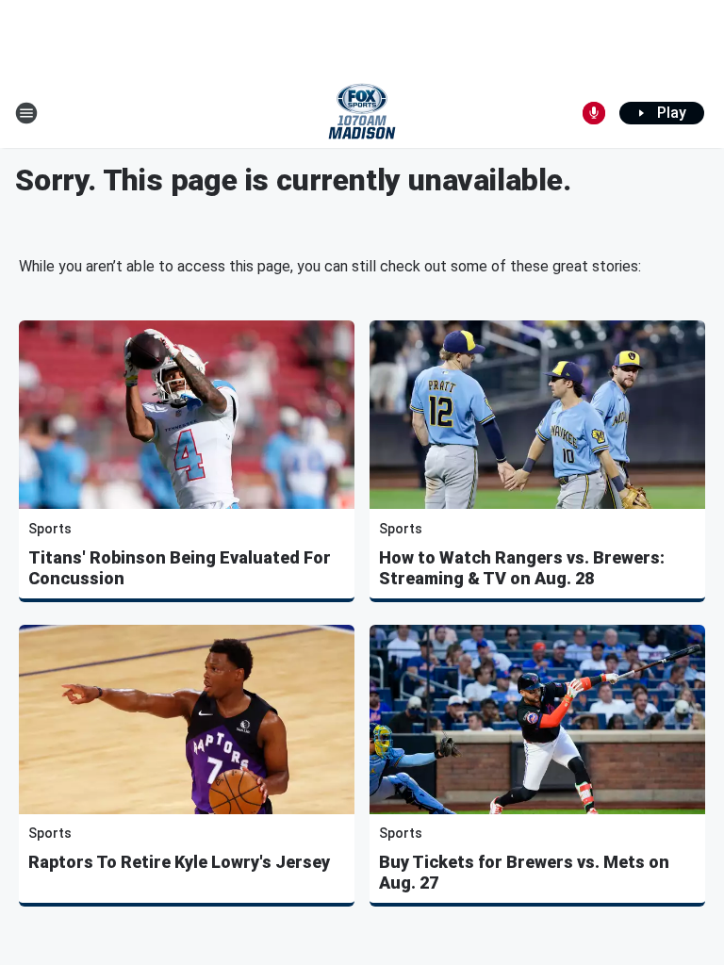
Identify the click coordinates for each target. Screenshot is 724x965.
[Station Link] (362, 113)
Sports (50, 528)
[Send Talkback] (594, 113)
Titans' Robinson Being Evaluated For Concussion (179, 568)
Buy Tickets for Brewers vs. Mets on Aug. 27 (524, 872)
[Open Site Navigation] (26, 113)
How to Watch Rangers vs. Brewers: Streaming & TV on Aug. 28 (522, 568)
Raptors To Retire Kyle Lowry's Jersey (179, 862)
